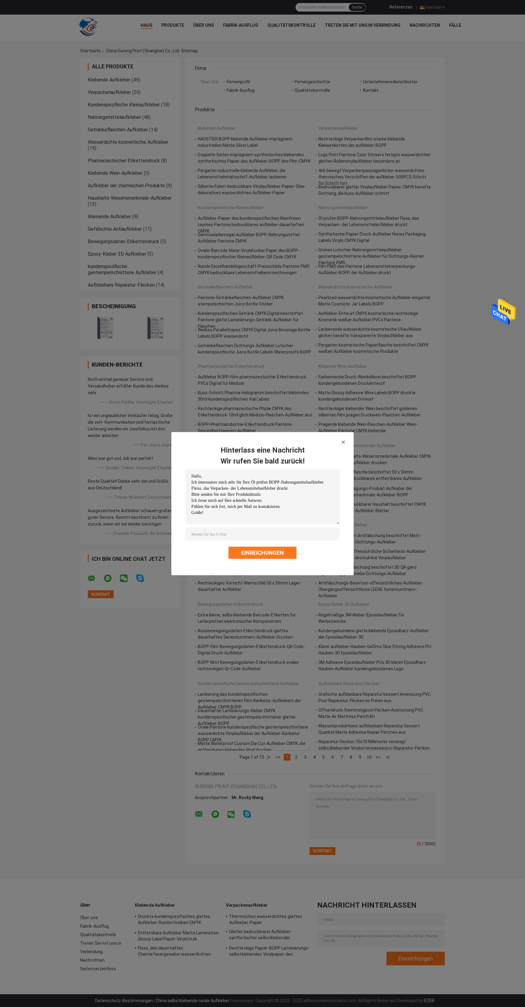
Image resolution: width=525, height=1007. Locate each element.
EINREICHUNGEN (262, 552)
